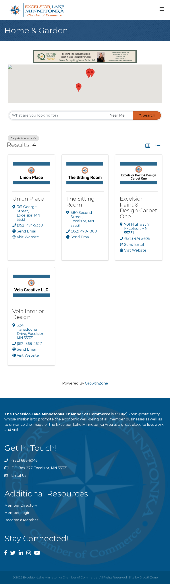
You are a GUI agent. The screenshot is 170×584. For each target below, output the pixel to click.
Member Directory (20, 505)
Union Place (28, 198)
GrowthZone (96, 383)
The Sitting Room (80, 201)
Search (149, 115)
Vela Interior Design (28, 314)
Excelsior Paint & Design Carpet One (138, 207)
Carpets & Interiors (22, 138)
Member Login (17, 513)
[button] (78, 87)
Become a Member (21, 520)
